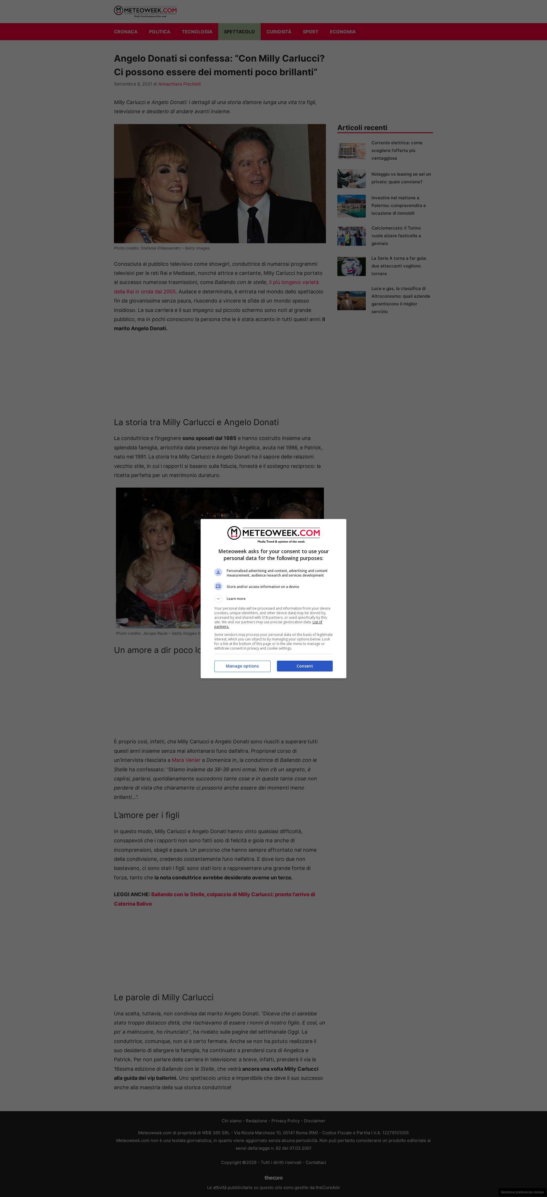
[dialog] (273, 598)
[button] (273, 599)
